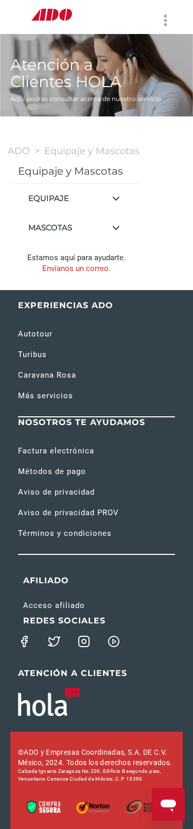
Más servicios (45, 395)
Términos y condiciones (65, 533)
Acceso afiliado (54, 605)
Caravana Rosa (47, 375)
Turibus (32, 354)
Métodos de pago (52, 471)
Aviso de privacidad (56, 492)
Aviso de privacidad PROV (68, 512)
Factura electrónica (56, 450)
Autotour (35, 334)
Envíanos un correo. (76, 268)
